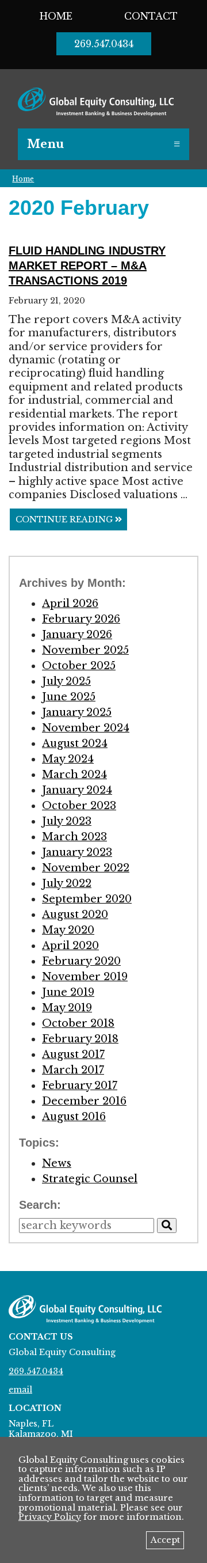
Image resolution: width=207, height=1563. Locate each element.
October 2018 (78, 1023)
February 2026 (81, 619)
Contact (151, 16)
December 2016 (84, 1101)
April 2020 (70, 945)
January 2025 (77, 712)
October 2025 (79, 665)
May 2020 (68, 930)
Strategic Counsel (89, 1179)
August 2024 (75, 743)
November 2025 (85, 650)
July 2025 (66, 681)
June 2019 (68, 992)
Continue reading (65, 519)
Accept (165, 1540)
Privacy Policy (49, 1517)
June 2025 (68, 697)
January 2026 (77, 634)
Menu (45, 144)
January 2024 (77, 790)
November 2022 (85, 868)
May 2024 (68, 759)
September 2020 (87, 899)
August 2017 (73, 1054)
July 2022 (66, 883)
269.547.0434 (103, 44)
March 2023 (74, 836)
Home (56, 16)
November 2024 (85, 728)
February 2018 (80, 1039)
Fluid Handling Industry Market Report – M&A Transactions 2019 (87, 265)
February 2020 (81, 961)
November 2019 (85, 976)
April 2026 (70, 603)
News (56, 1163)
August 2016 (74, 1116)
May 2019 (67, 1007)
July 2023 (66, 821)
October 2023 (79, 805)
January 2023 (77, 852)
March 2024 (74, 774)
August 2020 (75, 914)
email (20, 1389)
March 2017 (73, 1070)
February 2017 (79, 1085)
